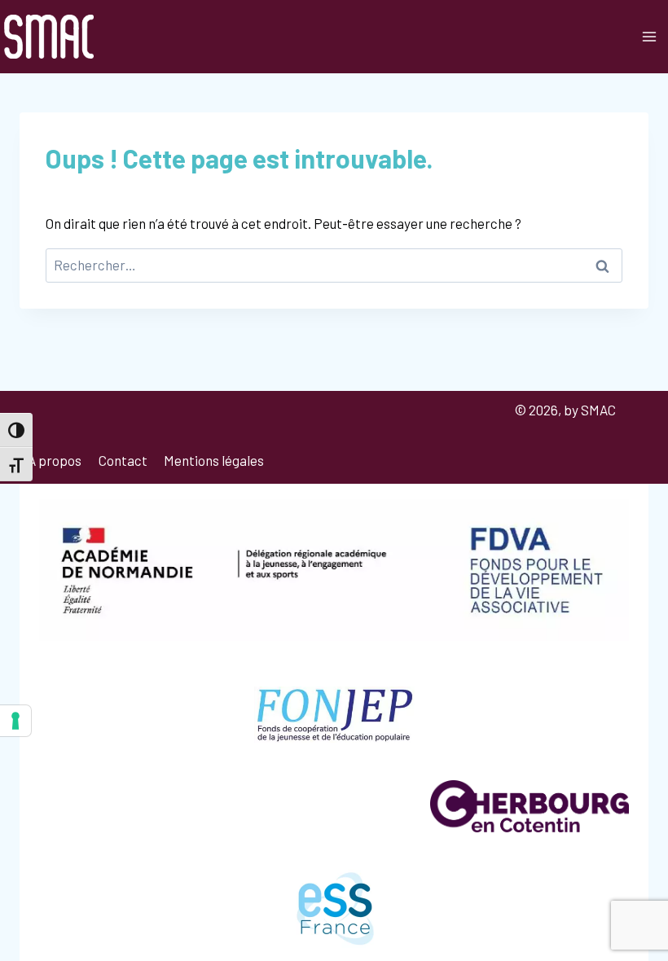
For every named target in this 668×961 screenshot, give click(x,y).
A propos (54, 460)
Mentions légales (214, 460)
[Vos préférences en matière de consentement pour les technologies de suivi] (15, 720)
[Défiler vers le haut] (639, 905)
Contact (123, 460)
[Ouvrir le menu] (649, 36)
